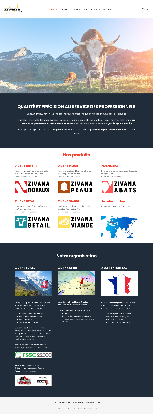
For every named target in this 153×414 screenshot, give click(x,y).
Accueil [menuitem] (54, 9)
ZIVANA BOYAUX (26, 166)
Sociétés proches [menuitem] (92, 9)
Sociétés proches (113, 201)
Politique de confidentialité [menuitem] (86, 403)
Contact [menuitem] (107, 9)
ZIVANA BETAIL (25, 201)
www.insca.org (31, 371)
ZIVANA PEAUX (68, 166)
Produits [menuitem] (76, 9)
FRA (146, 9)
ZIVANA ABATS (111, 166)
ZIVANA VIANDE (68, 201)
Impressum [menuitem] (64, 403)
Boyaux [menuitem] (65, 9)
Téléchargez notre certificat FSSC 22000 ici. (32, 347)
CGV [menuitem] (55, 403)
